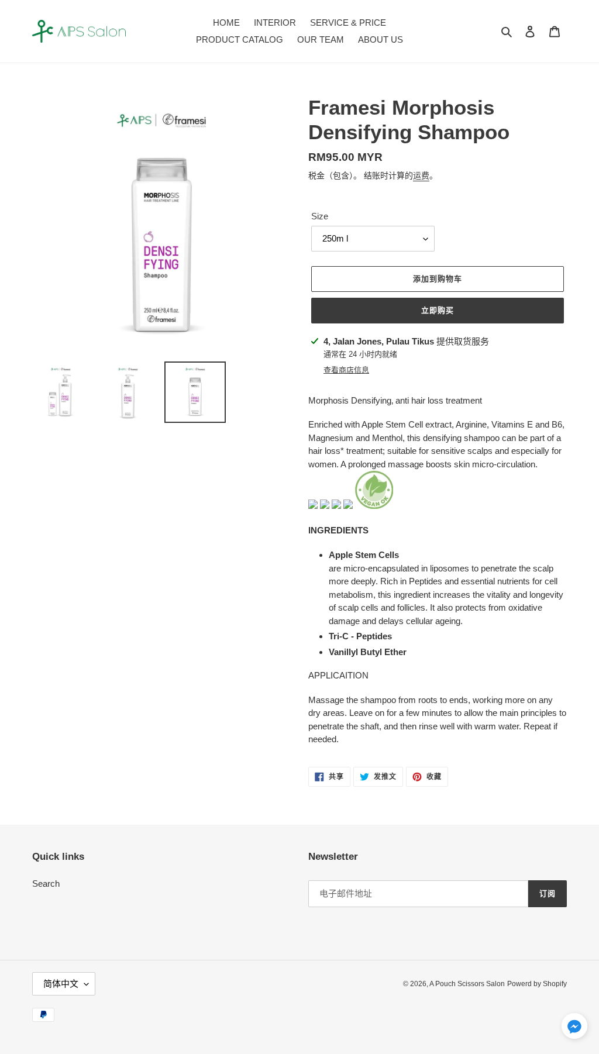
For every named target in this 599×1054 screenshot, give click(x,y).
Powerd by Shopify (537, 984)
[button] (574, 1028)
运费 (421, 175)
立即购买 (437, 310)
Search (46, 883)
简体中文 (60, 983)
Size (319, 216)
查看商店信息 (346, 370)
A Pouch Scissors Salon (467, 984)
